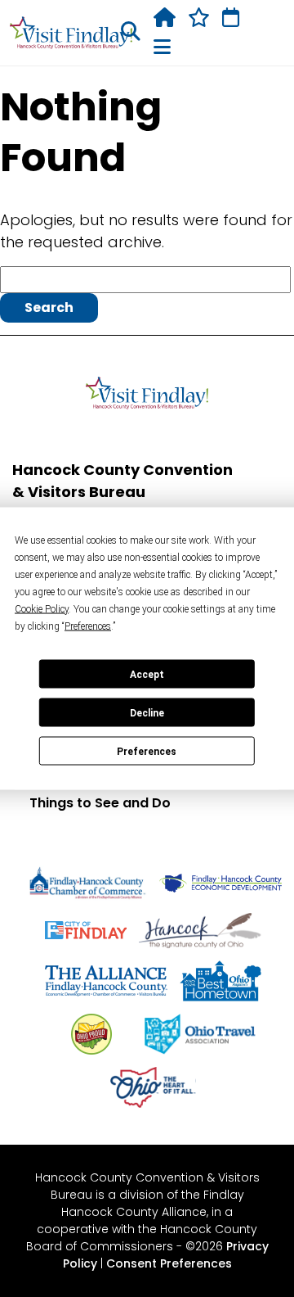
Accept (147, 674)
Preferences (146, 751)
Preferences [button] (88, 626)
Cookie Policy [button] (42, 609)
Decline (147, 712)
